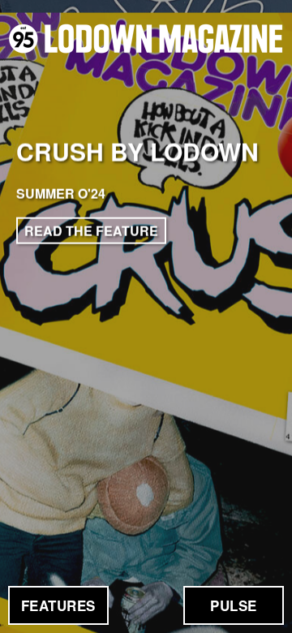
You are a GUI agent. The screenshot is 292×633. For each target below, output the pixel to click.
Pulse (233, 605)
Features (58, 605)
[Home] (146, 38)
